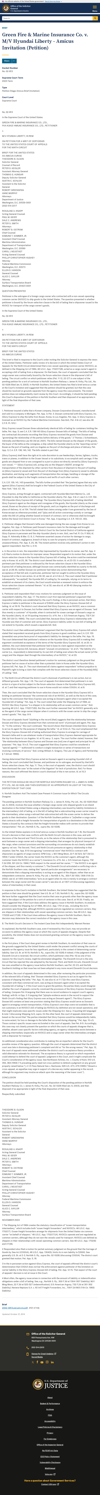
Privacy (50, 1433)
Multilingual (50, 1468)
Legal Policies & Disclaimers (50, 1427)
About (50, 1398)
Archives (50, 1409)
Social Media (37, 1357)
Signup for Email (42, 1354)
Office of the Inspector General (50, 1445)
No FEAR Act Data (50, 1451)
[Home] (16, 12)
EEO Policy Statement (50, 1457)
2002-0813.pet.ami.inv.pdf (15, 1308)
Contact (48, 1484)
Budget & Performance (50, 1404)
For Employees (50, 1439)
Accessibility (50, 1421)
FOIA (50, 1415)
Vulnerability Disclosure (50, 1462)
